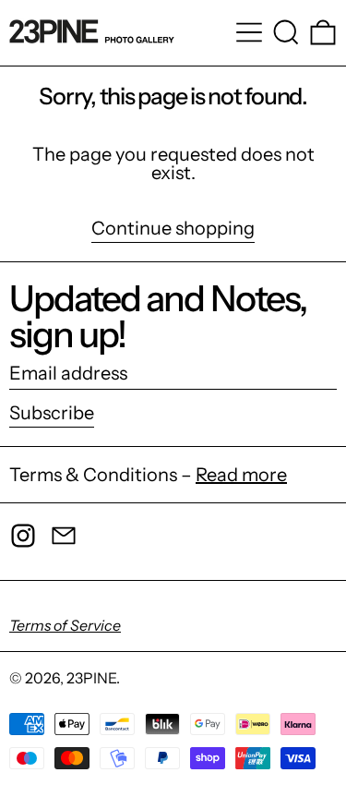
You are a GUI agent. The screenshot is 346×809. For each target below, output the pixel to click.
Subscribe (51, 413)
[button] (286, 32)
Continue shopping (173, 229)
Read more (241, 475)
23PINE (91, 678)
